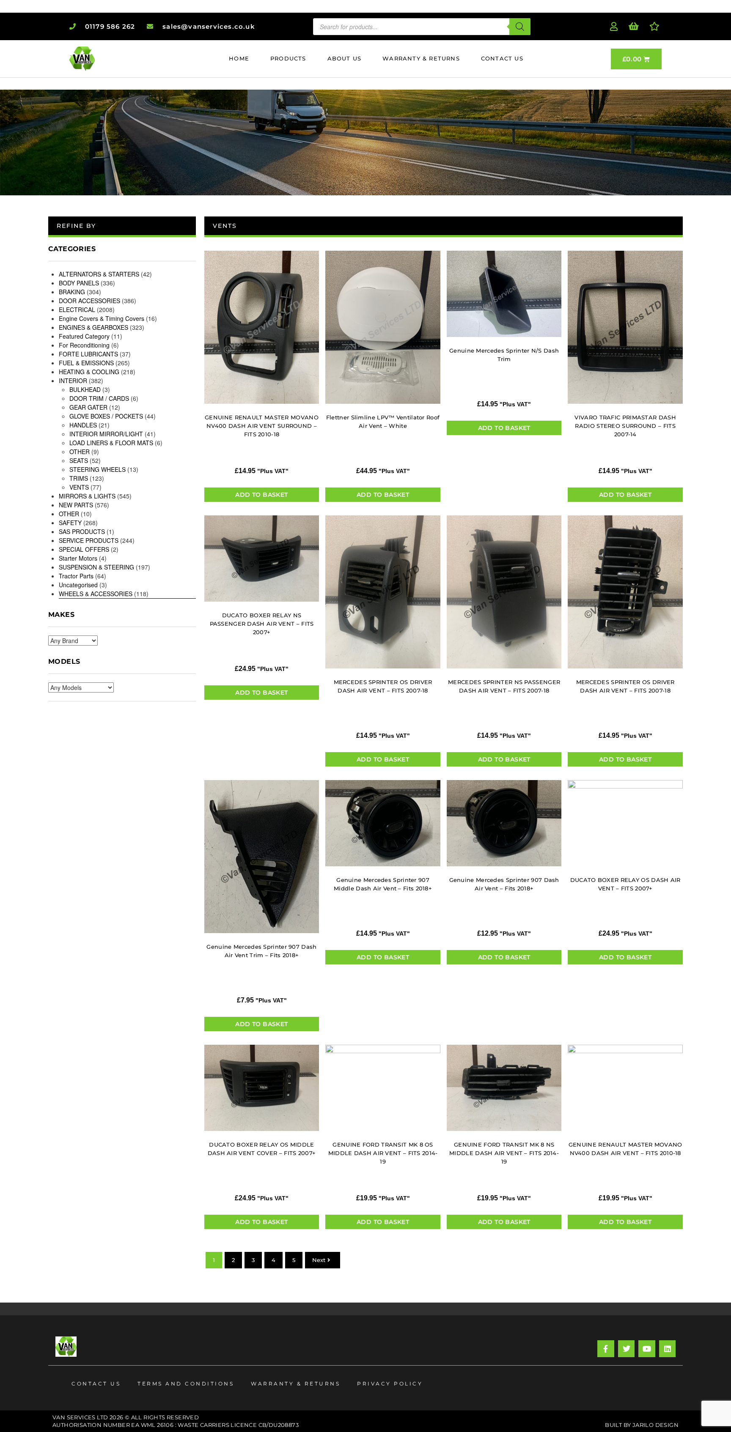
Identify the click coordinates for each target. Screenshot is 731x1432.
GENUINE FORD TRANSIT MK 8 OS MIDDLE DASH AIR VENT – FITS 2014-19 (383, 1153)
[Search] (519, 26)
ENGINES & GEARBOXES (93, 327)
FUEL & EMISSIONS (86, 363)
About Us (344, 58)
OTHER (79, 451)
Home (239, 58)
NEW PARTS (76, 505)
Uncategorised (78, 584)
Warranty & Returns (421, 58)
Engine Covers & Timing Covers (101, 318)
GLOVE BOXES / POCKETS (106, 416)
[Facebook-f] (605, 1348)
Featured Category (84, 336)
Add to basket (261, 494)
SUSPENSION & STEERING (96, 567)
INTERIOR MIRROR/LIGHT (106, 434)
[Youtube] (646, 1348)
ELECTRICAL (77, 309)
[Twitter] (626, 1348)
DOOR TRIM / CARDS (99, 398)
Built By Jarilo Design (642, 1424)
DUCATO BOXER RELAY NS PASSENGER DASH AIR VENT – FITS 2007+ (262, 623)
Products (288, 58)
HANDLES (83, 425)
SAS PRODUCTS (82, 531)
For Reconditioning (84, 345)
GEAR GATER (88, 407)
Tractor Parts (76, 576)
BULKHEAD (85, 389)
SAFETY (70, 522)
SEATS (78, 460)
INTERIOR (73, 380)
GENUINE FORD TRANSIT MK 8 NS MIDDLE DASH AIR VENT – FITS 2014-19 (504, 1153)
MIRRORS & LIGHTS (87, 496)
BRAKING (72, 291)
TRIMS (78, 478)
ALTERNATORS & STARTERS (99, 274)
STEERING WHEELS (97, 469)
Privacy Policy (390, 1383)
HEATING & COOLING (89, 371)
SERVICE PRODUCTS (88, 540)
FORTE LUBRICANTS (88, 354)
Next (318, 1260)
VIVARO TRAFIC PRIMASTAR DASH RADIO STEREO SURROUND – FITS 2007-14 (625, 426)
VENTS (79, 487)
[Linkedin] (667, 1348)
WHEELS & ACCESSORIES (95, 593)
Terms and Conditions (185, 1383)
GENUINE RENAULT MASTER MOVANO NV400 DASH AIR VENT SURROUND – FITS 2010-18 (262, 426)
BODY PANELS (79, 283)
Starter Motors (78, 558)
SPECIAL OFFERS (84, 549)
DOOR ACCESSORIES (89, 300)
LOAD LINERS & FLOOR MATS (111, 442)
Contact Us (502, 58)
